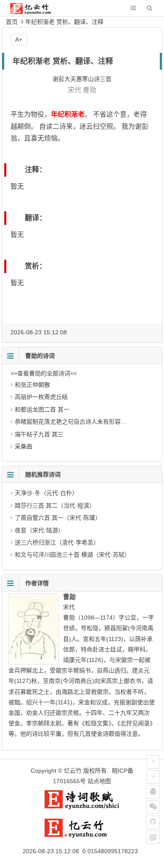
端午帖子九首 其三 (39, 434)
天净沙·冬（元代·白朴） (46, 493)
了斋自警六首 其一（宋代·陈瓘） (58, 517)
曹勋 (89, 90)
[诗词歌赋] (82, 807)
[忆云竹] (36, 12)
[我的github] (153, 822)
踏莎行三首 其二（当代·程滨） (55, 505)
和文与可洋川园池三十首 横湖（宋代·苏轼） (72, 554)
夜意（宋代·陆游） (39, 530)
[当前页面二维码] (153, 837)
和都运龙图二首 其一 (42, 409)
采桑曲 (23, 446)
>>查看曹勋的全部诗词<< (44, 373)
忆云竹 (73, 770)
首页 (12, 21)
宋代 (74, 90)
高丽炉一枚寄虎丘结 (41, 396)
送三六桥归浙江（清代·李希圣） (57, 542)
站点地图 (99, 781)
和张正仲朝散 (32, 384)
